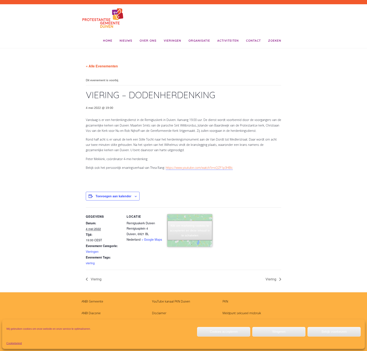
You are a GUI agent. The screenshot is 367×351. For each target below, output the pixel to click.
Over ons (148, 41)
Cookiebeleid (14, 343)
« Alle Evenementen (102, 66)
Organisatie (199, 41)
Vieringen (172, 41)
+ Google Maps (151, 239)
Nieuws (126, 41)
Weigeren (278, 331)
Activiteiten (228, 41)
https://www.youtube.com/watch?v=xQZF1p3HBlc (199, 168)
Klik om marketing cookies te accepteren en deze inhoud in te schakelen (190, 230)
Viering (96, 279)
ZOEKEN (274, 41)
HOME (107, 41)
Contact (253, 41)
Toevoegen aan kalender (113, 196)
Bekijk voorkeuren (334, 331)
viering (90, 263)
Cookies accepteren (224, 331)
